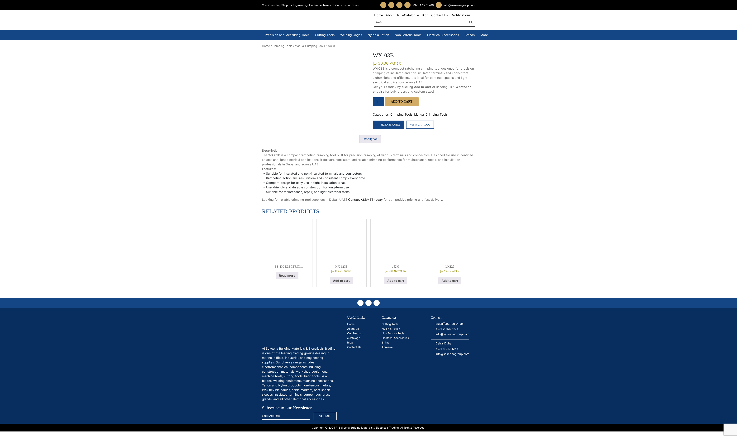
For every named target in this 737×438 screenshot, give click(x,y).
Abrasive (387, 347)
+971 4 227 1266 (423, 5)
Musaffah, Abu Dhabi (449, 323)
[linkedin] (399, 5)
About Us (392, 15)
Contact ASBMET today (365, 199)
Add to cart (401, 101)
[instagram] (391, 5)
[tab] (370, 139)
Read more (287, 275)
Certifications (460, 15)
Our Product (355, 333)
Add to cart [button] (341, 281)
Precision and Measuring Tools (287, 35)
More (484, 35)
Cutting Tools (325, 35)
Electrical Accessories (443, 35)
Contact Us (439, 15)
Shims (385, 342)
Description (370, 139)
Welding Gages (351, 35)
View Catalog (420, 124)
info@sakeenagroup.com (459, 5)
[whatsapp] (407, 5)
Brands (470, 35)
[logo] (291, 329)
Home (378, 15)
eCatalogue (410, 15)
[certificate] (398, 365)
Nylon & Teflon (378, 35)
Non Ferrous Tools (408, 35)
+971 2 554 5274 (447, 329)
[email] (438, 5)
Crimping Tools (282, 46)
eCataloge (353, 337)
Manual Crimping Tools (310, 46)
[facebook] (383, 5)
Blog (425, 15)
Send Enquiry (390, 124)
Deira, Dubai (443, 343)
